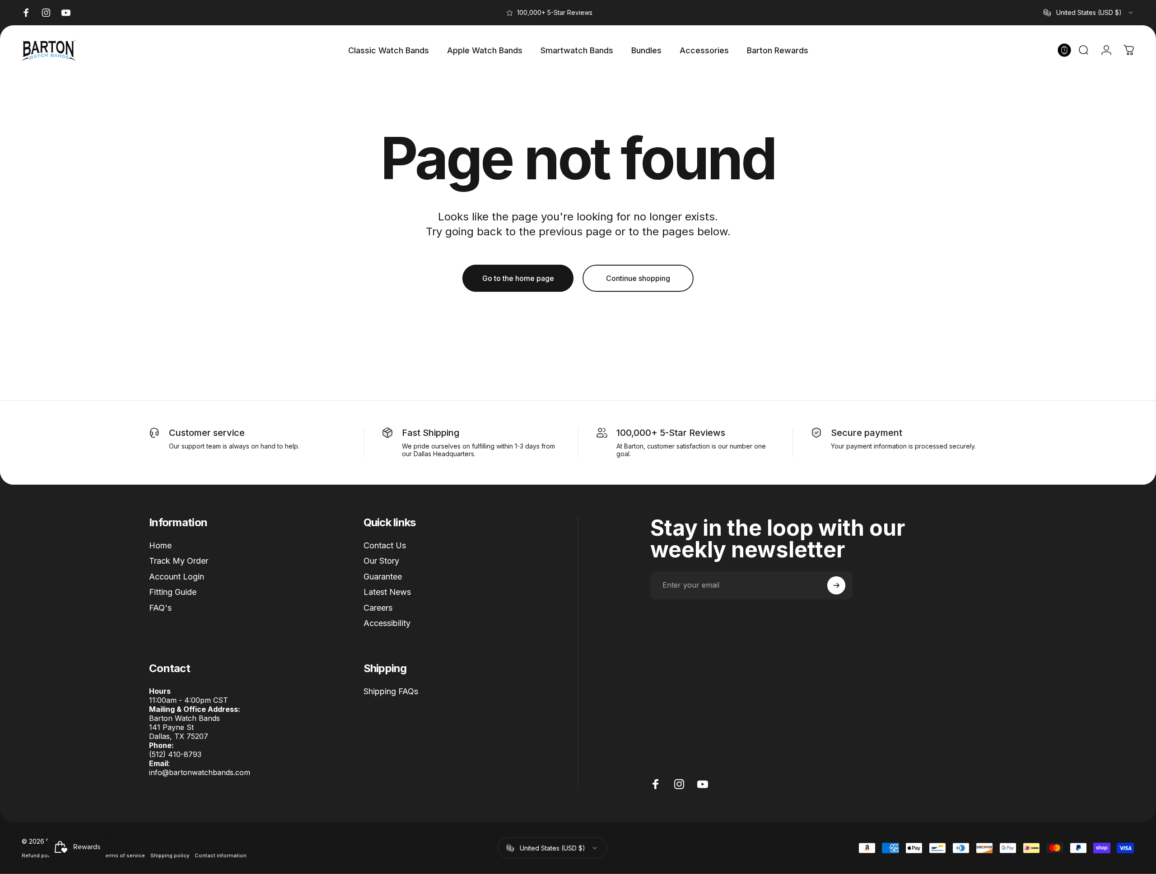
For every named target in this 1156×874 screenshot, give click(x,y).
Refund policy (39, 855)
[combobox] (1089, 12)
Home (160, 545)
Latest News (387, 592)
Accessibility (387, 623)
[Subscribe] (836, 585)
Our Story (381, 561)
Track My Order (178, 561)
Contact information (221, 855)
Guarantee (383, 576)
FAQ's (160, 607)
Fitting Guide (172, 592)
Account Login (176, 576)
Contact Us (385, 545)
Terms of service (124, 855)
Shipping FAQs (391, 691)
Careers (378, 607)
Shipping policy (169, 855)
